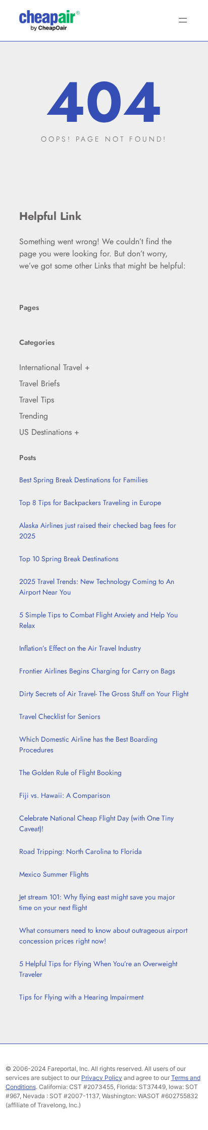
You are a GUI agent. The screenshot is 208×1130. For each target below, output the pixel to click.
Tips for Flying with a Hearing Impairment (81, 997)
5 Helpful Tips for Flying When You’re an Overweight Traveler (98, 969)
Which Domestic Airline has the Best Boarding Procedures (88, 744)
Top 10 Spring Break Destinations (69, 559)
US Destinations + (49, 432)
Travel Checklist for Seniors (59, 716)
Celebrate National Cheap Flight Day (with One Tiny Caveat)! (96, 823)
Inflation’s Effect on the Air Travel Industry (80, 648)
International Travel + (54, 367)
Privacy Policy (101, 1077)
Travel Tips (36, 399)
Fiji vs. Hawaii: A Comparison (64, 795)
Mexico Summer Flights (54, 874)
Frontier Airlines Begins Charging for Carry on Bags (97, 671)
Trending (33, 416)
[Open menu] (183, 20)
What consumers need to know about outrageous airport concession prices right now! (103, 935)
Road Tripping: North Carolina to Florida (80, 851)
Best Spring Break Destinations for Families (83, 480)
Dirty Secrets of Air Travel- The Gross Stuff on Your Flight (103, 694)
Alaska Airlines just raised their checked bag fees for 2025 (97, 530)
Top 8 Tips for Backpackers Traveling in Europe (90, 503)
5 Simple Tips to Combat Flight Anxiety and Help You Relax (98, 620)
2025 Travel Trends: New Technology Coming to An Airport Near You (96, 586)
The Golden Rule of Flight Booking (70, 772)
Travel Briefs (39, 383)
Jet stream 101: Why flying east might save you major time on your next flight (97, 902)
